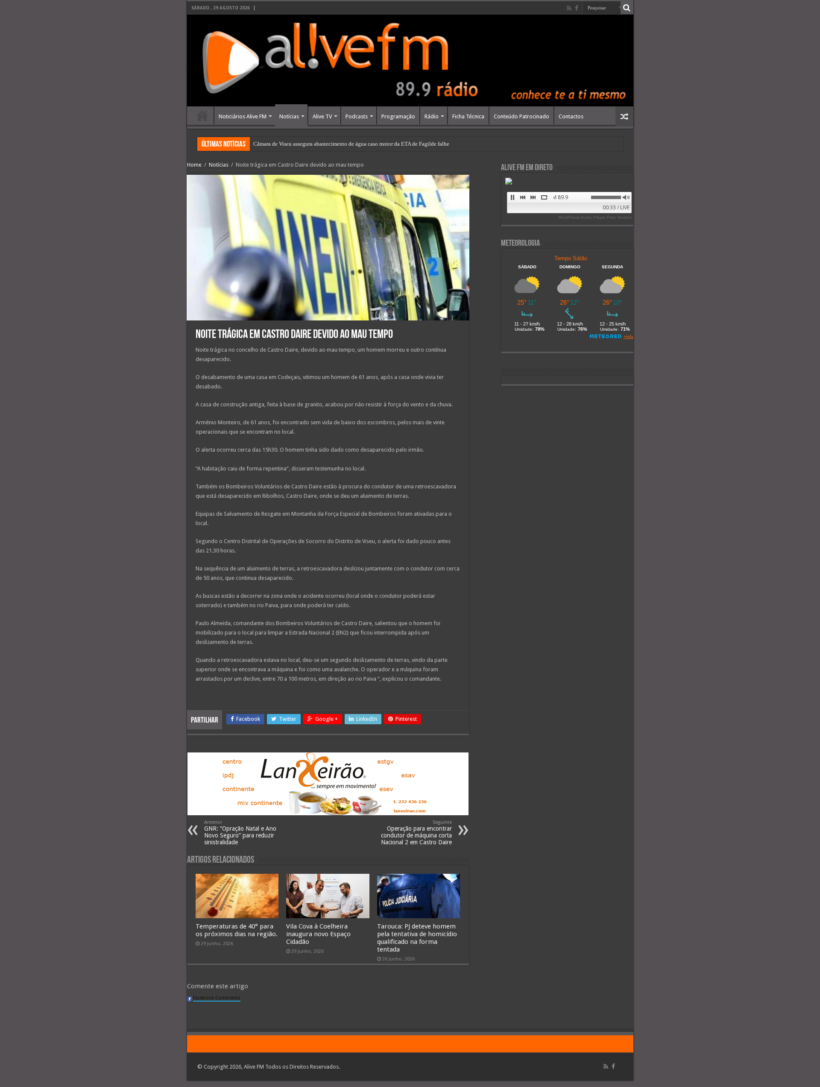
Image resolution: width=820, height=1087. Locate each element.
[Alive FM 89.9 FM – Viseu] (410, 60)
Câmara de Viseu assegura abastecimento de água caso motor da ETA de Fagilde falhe (351, 144)
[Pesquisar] (627, 7)
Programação (398, 116)
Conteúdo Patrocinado (521, 116)
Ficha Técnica (468, 116)
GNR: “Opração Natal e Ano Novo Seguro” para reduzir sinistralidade (240, 833)
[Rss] (569, 8)
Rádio (432, 116)
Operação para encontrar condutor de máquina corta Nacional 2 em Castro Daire (416, 833)
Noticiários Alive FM (242, 116)
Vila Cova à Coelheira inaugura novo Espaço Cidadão (318, 934)
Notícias (289, 116)
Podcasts (357, 116)
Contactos (571, 116)
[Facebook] (576, 8)
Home (202, 115)
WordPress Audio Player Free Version (595, 217)
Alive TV (322, 116)
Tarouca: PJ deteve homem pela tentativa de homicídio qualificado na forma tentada (417, 937)
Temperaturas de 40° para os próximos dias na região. (237, 930)
